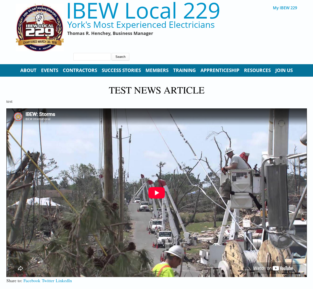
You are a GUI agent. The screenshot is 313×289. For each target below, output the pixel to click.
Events (49, 70)
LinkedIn (64, 280)
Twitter (48, 280)
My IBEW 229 (285, 8)
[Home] (40, 27)
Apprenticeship (220, 70)
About (28, 70)
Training (184, 70)
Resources (257, 70)
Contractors (80, 70)
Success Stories (121, 70)
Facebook (31, 280)
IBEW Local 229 (143, 10)
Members (156, 70)
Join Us (284, 70)
